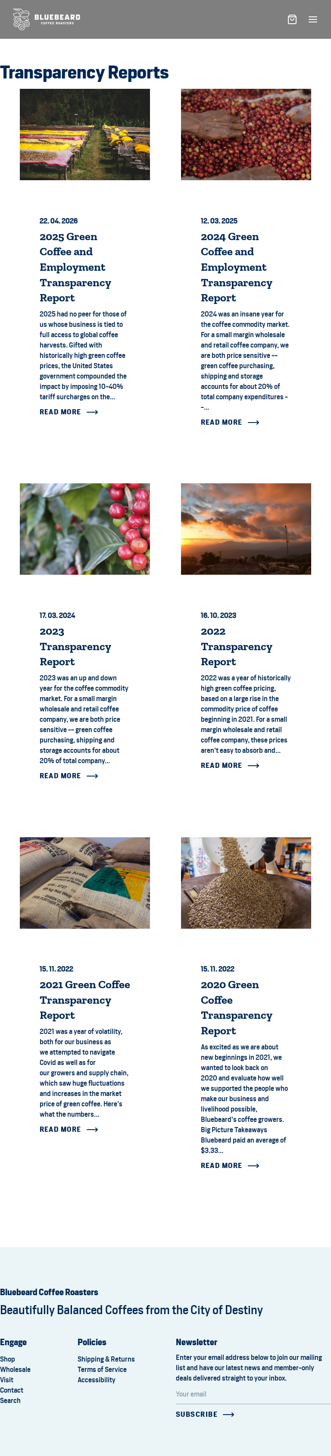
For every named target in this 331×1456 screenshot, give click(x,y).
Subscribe (197, 1414)
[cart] (292, 19)
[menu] (313, 19)
